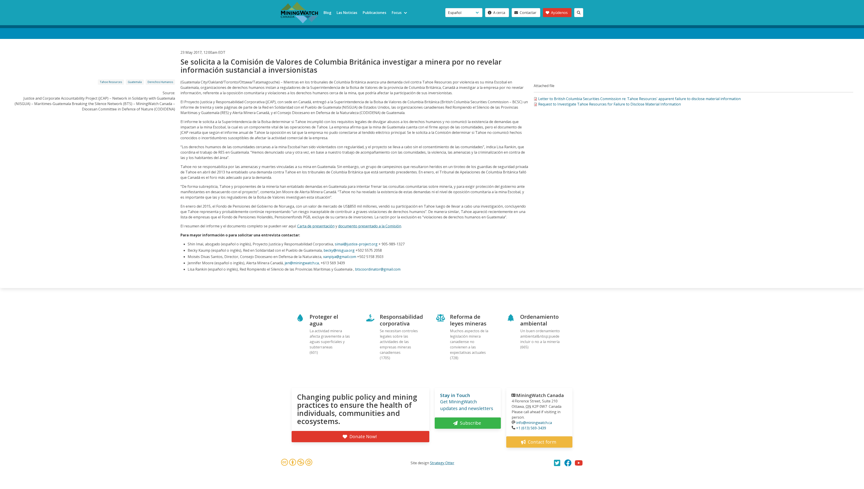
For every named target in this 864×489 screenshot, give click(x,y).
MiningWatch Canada (540, 395)
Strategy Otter (442, 462)
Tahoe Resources (111, 82)
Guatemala (135, 82)
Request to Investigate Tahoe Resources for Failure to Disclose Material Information (609, 104)
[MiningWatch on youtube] (578, 462)
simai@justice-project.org (356, 244)
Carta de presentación (316, 226)
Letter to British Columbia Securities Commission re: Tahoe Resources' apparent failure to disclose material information (639, 98)
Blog (327, 12)
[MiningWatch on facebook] (567, 462)
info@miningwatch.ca (534, 422)
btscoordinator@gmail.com (377, 269)
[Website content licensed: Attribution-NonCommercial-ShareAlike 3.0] (296, 463)
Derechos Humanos (160, 82)
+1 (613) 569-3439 (531, 428)
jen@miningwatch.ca (302, 262)
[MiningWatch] (299, 12)
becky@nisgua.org (339, 250)
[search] (578, 12)
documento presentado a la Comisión (369, 226)
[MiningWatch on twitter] (557, 462)
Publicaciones (374, 12)
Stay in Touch (455, 395)
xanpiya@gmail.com (339, 256)
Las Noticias (347, 12)
